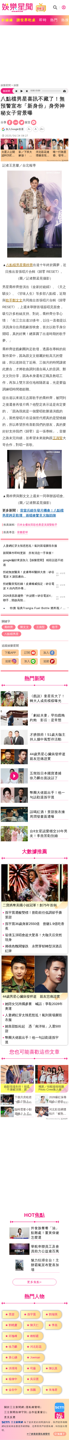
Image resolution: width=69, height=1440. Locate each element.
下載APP (10, 652)
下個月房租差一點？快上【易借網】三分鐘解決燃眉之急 (23, 1100)
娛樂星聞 (6, 85)
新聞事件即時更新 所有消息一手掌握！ (28, 553)
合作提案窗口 (37, 1412)
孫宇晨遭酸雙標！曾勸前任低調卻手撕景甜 (33, 915)
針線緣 (7, 20)
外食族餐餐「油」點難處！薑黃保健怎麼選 (45, 1232)
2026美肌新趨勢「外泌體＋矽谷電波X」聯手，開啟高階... (28, 598)
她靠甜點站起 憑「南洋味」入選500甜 (33, 1028)
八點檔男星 (14, 265)
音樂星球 (22, 532)
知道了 (61, 1434)
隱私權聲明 (33, 1407)
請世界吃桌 (26, 20)
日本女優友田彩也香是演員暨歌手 (37, 524)
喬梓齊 (28, 265)
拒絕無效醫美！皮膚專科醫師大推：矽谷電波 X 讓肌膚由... (28, 574)
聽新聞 (6, 91)
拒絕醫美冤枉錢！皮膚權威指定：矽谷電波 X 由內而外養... (28, 586)
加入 (46, 652)
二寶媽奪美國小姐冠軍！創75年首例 (30, 905)
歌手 (9, 300)
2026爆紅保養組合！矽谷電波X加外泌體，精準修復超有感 (58, 1100)
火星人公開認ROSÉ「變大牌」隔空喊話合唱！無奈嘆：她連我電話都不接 (8, 153)
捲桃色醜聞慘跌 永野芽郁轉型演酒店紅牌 (33, 948)
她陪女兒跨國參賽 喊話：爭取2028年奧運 (34, 1006)
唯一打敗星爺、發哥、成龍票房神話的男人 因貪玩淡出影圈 (59, 153)
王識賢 (58, 438)
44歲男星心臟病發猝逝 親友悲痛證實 (31, 996)
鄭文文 (17, 300)
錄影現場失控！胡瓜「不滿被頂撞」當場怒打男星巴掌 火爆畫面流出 (17, 1088)
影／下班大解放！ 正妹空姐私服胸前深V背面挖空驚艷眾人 (25, 153)
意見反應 (10, 1417)
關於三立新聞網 (14, 1407)
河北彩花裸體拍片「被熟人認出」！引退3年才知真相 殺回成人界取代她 (58, 1112)
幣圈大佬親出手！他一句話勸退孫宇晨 (32, 1040)
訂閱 (27, 652)
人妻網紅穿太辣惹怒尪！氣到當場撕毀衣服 (30, 545)
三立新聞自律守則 (15, 1412)
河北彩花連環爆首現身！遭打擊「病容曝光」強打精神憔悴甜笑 (42, 153)
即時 (43, 20)
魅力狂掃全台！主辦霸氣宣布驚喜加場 (45, 1264)
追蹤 (8, 661)
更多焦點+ (34, 1282)
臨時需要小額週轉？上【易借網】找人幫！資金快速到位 (23, 1112)
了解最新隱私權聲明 (39, 1434)
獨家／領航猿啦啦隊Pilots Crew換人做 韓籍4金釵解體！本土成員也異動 (51, 1088)
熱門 (54, 20)
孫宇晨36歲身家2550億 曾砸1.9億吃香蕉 (34, 926)
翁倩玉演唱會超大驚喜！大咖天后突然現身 (33, 937)
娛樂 (16, 85)
